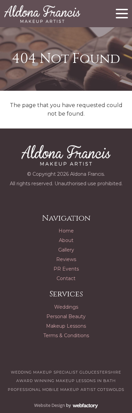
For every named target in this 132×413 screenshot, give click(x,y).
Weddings (66, 307)
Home (66, 231)
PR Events (66, 269)
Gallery (66, 250)
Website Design (49, 405)
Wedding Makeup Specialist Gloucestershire (66, 372)
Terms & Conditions (66, 335)
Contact (66, 278)
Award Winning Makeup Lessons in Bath (66, 380)
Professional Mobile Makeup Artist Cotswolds (66, 389)
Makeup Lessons (66, 326)
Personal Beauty (66, 316)
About (66, 240)
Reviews (66, 259)
